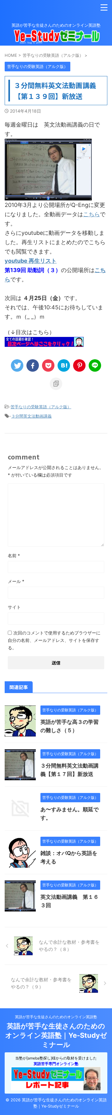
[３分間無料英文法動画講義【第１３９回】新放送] (64, 365)
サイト (14, 607)
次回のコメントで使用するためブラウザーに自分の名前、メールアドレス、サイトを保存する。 (54, 640)
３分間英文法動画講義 (31, 416)
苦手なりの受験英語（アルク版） (41, 406)
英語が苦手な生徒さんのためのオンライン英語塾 (56, 1016)
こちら (91, 214)
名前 (14, 555)
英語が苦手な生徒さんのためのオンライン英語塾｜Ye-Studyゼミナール (56, 1035)
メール (16, 581)
